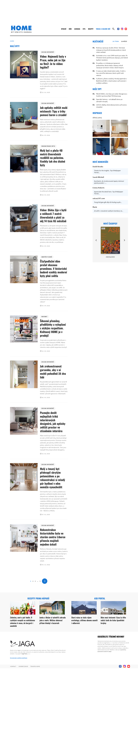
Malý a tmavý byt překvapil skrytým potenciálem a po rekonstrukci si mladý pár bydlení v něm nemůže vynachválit (52, 478)
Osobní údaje (23, 666)
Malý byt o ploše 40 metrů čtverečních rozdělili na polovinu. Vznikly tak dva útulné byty (52, 157)
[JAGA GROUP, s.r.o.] (22, 643)
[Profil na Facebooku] (118, 29)
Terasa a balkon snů (103, 29)
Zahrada (77, 29)
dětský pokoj (97, 118)
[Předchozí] (96, 240)
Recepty (90, 29)
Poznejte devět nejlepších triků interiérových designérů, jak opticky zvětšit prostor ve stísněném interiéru (52, 422)
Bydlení (63, 29)
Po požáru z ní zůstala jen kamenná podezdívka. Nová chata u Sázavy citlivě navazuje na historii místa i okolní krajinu (110, 65)
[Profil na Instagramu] (122, 29)
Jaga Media (24, 653)
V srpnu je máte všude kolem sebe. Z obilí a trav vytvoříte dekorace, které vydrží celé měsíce (110, 73)
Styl (84, 29)
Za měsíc (124, 41)
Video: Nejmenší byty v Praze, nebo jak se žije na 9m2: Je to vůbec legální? (53, 61)
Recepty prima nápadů (38, 598)
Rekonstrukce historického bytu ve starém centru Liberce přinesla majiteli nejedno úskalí (52, 537)
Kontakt (13, 666)
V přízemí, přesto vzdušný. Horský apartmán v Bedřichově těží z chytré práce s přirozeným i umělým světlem (111, 81)
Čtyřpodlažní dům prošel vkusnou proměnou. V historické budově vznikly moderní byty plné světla (53, 268)
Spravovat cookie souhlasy (18, 658)
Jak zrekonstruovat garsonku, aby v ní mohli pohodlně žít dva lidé (53, 371)
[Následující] (124, 240)
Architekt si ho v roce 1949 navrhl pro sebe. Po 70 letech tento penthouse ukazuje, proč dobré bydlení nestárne (112, 58)
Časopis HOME (35, 666)
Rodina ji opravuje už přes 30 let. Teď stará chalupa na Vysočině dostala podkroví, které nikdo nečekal (111, 50)
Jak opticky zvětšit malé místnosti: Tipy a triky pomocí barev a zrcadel (53, 111)
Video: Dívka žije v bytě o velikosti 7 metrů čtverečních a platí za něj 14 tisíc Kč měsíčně (53, 215)
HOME (12, 41)
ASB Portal (99, 598)
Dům (70, 29)
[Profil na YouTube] (126, 29)
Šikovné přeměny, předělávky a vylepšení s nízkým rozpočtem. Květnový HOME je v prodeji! (53, 328)
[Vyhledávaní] (113, 29)
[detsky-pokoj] (101, 128)
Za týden (116, 41)
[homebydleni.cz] (21, 29)
